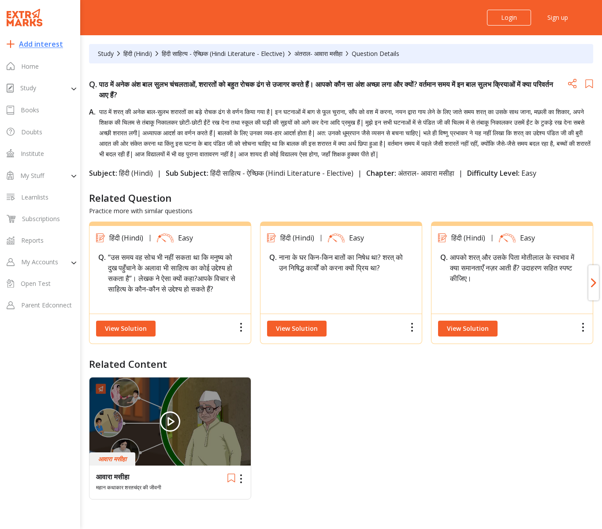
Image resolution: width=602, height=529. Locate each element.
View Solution (126, 328)
